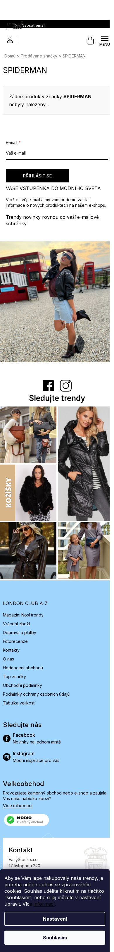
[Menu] (104, 40)
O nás (8, 658)
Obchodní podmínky (22, 685)
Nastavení (55, 919)
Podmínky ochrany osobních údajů (36, 694)
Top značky (14, 676)
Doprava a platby (19, 632)
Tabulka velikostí (19, 702)
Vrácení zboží (16, 623)
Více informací (17, 805)
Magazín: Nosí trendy (23, 614)
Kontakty (11, 650)
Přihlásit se (37, 176)
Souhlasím (55, 938)
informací (44, 904)
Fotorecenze (15, 641)
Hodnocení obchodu (23, 667)
